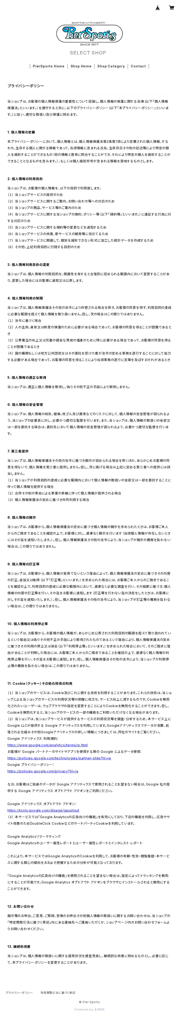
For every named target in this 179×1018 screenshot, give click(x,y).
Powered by (84, 1009)
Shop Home (81, 66)
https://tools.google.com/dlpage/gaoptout (43, 810)
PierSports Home (49, 66)
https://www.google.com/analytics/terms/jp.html (47, 745)
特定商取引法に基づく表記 (58, 992)
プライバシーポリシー (19, 992)
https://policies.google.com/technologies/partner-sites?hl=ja (59, 758)
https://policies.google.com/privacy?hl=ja (42, 771)
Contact (138, 66)
